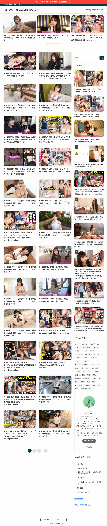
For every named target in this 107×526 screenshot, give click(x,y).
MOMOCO (80, 488)
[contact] (90, 447)
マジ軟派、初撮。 (83, 468)
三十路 (92, 365)
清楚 (88, 375)
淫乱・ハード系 (80, 375)
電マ (99, 385)
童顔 (95, 378)
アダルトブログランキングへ (83, 505)
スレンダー (78, 354)
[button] (47, 43)
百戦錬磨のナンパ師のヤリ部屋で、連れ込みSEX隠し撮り (90, 473)
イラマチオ (86, 347)
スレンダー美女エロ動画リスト (20, 9)
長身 (93, 385)
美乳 (76, 382)
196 (45, 451)
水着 (96, 371)
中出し (99, 365)
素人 (100, 378)
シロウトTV (80, 478)
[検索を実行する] (101, 58)
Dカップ (84, 344)
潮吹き (94, 375)
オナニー (95, 347)
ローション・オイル (81, 365)
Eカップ (92, 344)
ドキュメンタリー (90, 354)
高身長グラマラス (85, 389)
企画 (81, 368)
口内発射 (95, 368)
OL (98, 344)
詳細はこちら (89, 441)
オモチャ (78, 351)
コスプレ (92, 351)
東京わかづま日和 (83, 492)
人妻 (76, 368)
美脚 (93, 382)
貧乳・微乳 (78, 385)
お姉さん (78, 347)
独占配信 (78, 378)
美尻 (88, 382)
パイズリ (86, 358)
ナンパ (100, 354)
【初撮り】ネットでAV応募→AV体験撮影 (89, 483)
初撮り (88, 368)
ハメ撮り (78, 358)
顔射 (76, 389)
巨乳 (84, 371)
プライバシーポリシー (58, 519)
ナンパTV (80, 464)
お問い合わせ (46, 519)
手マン (90, 371)
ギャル (85, 351)
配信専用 (87, 385)
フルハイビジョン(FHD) (82, 361)
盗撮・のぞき (87, 378)
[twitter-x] (87, 447)
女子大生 (78, 371)
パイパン (94, 358)
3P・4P (77, 344)
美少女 (82, 382)
